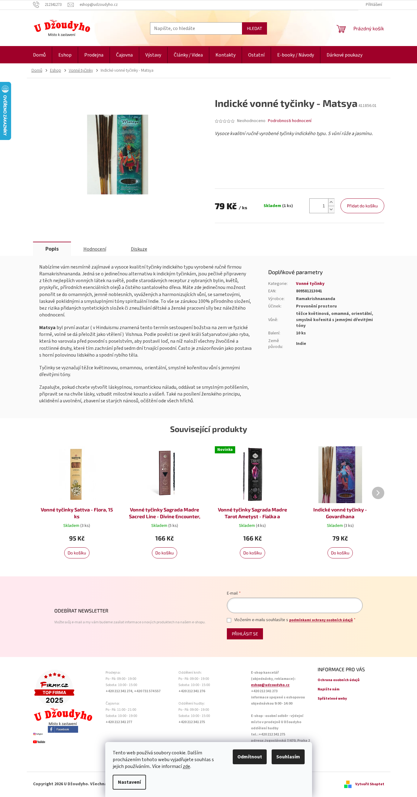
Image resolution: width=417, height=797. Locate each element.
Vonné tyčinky (310, 284)
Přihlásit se (245, 633)
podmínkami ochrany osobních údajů (321, 620)
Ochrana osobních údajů (339, 680)
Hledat (254, 28)
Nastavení (129, 782)
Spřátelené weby (332, 698)
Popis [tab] (52, 249)
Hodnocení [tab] (94, 249)
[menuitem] (39, 55)
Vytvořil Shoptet (369, 784)
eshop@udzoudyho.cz (270, 685)
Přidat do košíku (362, 205)
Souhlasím (288, 756)
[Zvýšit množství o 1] (331, 202)
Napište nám (329, 689)
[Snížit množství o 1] (331, 209)
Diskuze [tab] (139, 249)
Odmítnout (249, 756)
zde (186, 766)
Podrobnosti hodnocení (289, 121)
